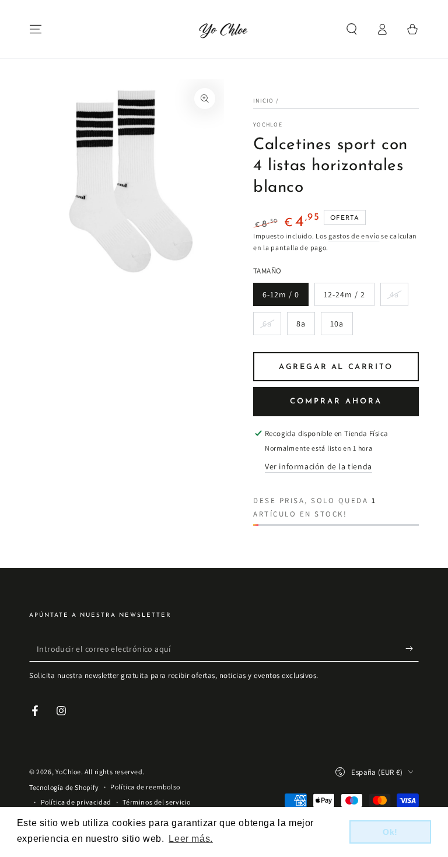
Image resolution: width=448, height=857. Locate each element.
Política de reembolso (145, 786)
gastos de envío (354, 235)
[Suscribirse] (412, 648)
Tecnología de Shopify (64, 787)
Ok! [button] (390, 832)
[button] (352, 29)
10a (337, 323)
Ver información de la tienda (318, 466)
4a (394, 294)
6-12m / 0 (280, 294)
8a (301, 323)
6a (267, 323)
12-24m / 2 (344, 294)
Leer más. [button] (190, 839)
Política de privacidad (76, 802)
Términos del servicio (157, 802)
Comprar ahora (336, 401)
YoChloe (267, 124)
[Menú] (35, 29)
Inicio (263, 100)
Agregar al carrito (336, 367)
